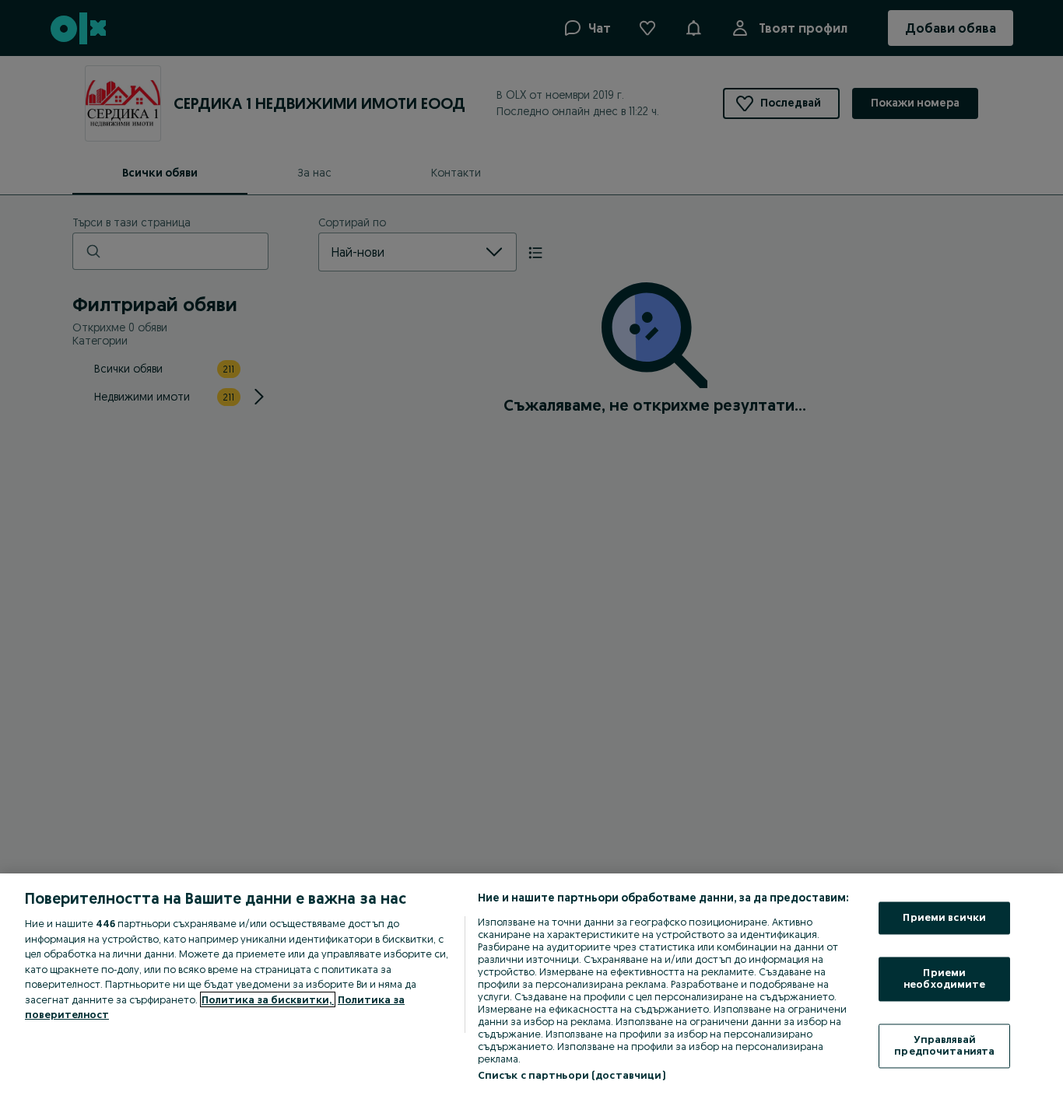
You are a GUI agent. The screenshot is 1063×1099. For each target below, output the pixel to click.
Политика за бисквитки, (268, 999)
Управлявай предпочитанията (944, 1045)
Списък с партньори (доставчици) (571, 1075)
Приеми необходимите (944, 978)
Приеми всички (944, 918)
